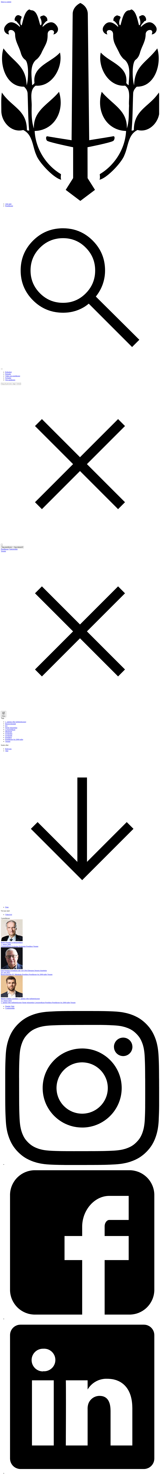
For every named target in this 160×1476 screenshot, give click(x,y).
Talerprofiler (13, 549)
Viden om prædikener (12, 376)
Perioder (8, 374)
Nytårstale (8, 735)
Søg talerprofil (18, 547)
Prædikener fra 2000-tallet (14, 739)
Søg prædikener (7, 547)
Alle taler (8, 204)
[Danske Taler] (80, 200)
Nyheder (8, 378)
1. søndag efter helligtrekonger (15, 722)
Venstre (7, 741)
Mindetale (8, 732)
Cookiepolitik (10, 1008)
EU (6, 726)
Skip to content (6, 2)
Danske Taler (9, 1006)
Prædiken (8, 737)
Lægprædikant (10, 730)
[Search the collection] (80, 366)
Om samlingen (10, 380)
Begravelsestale (10, 724)
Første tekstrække (11, 728)
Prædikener (9, 206)
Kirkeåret (8, 372)
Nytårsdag (8, 734)
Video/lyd (8, 915)
